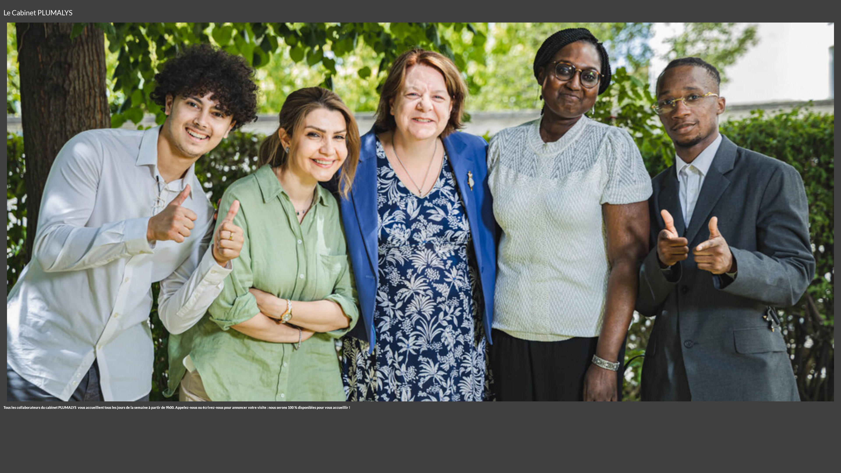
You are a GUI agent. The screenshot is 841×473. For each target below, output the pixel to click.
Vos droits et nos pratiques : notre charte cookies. (41, 446)
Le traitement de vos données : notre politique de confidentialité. (51, 450)
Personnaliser (113, 461)
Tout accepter (27, 461)
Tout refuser (70, 461)
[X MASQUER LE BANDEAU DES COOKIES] (136, 413)
